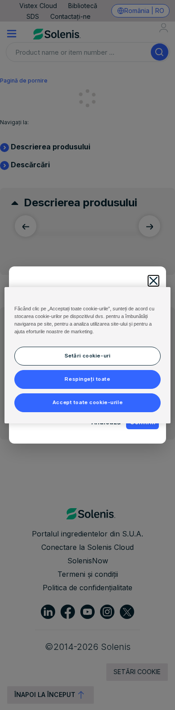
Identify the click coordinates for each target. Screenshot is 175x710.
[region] (87, 355)
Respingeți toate (87, 379)
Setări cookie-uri (88, 356)
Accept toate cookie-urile (87, 402)
